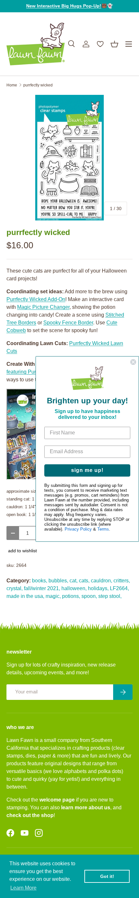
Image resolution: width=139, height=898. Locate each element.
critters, (121, 580)
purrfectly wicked (38, 85)
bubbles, (58, 580)
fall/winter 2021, (42, 588)
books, (39, 580)
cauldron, (101, 580)
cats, (84, 580)
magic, (53, 596)
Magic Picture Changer (43, 307)
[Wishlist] (100, 44)
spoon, (89, 596)
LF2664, (119, 588)
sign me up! (87, 470)
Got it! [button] (107, 876)
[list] (69, 157)
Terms (103, 529)
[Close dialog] (133, 362)
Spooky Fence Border (68, 322)
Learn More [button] (23, 888)
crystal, (14, 588)
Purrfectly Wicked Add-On (35, 299)
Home (11, 85)
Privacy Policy (78, 529)
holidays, (98, 588)
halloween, (74, 588)
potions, (71, 596)
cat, (74, 580)
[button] (114, 44)
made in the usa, (25, 596)
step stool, (110, 596)
